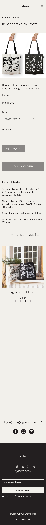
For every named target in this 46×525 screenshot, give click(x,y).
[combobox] (19, 119)
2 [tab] (20, 301)
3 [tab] (25, 301)
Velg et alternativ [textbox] (12, 118)
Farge (5, 112)
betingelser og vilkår (23, 514)
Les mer (6, 95)
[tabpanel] (23, 273)
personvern (23, 520)
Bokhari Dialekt (11, 17)
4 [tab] (30, 301)
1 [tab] (15, 301)
